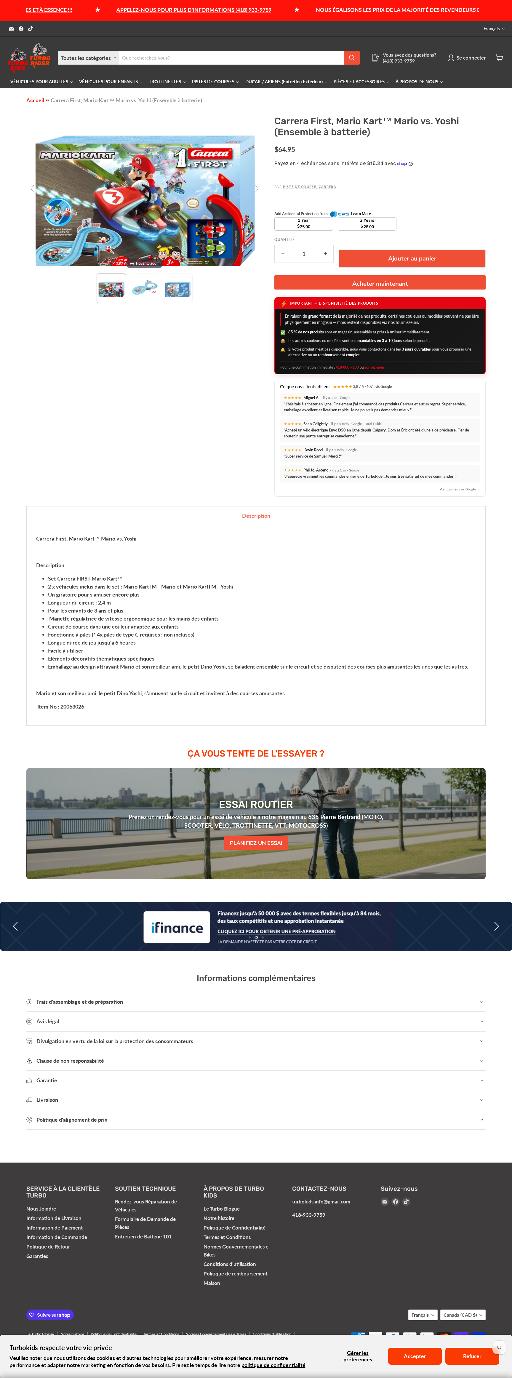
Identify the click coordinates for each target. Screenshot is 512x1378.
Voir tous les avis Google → (460, 489)
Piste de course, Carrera (309, 186)
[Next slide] (257, 189)
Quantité (284, 240)
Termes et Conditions (227, 1237)
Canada (460, 1315)
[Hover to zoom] (144, 191)
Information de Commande (56, 1237)
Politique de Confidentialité (234, 1227)
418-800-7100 (347, 367)
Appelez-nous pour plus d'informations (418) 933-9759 (138, 10)
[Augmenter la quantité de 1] (325, 254)
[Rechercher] (352, 58)
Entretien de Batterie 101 (143, 1236)
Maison (212, 1283)
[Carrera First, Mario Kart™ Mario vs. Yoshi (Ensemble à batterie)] (111, 288)
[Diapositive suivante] (496, 926)
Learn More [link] (361, 213)
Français (492, 28)
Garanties (37, 1256)
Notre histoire (219, 1218)
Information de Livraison (53, 1218)
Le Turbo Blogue (222, 1209)
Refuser (472, 1356)
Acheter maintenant (380, 284)
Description (256, 515)
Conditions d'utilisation (230, 1264)
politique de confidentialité (273, 1365)
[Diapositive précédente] (16, 926)
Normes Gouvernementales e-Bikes (215, 1334)
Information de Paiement (54, 1227)
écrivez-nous (375, 367)
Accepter (415, 1356)
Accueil (35, 100)
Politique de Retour (48, 1246)
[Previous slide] (32, 189)
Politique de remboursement (236, 1273)
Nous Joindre (41, 1209)
